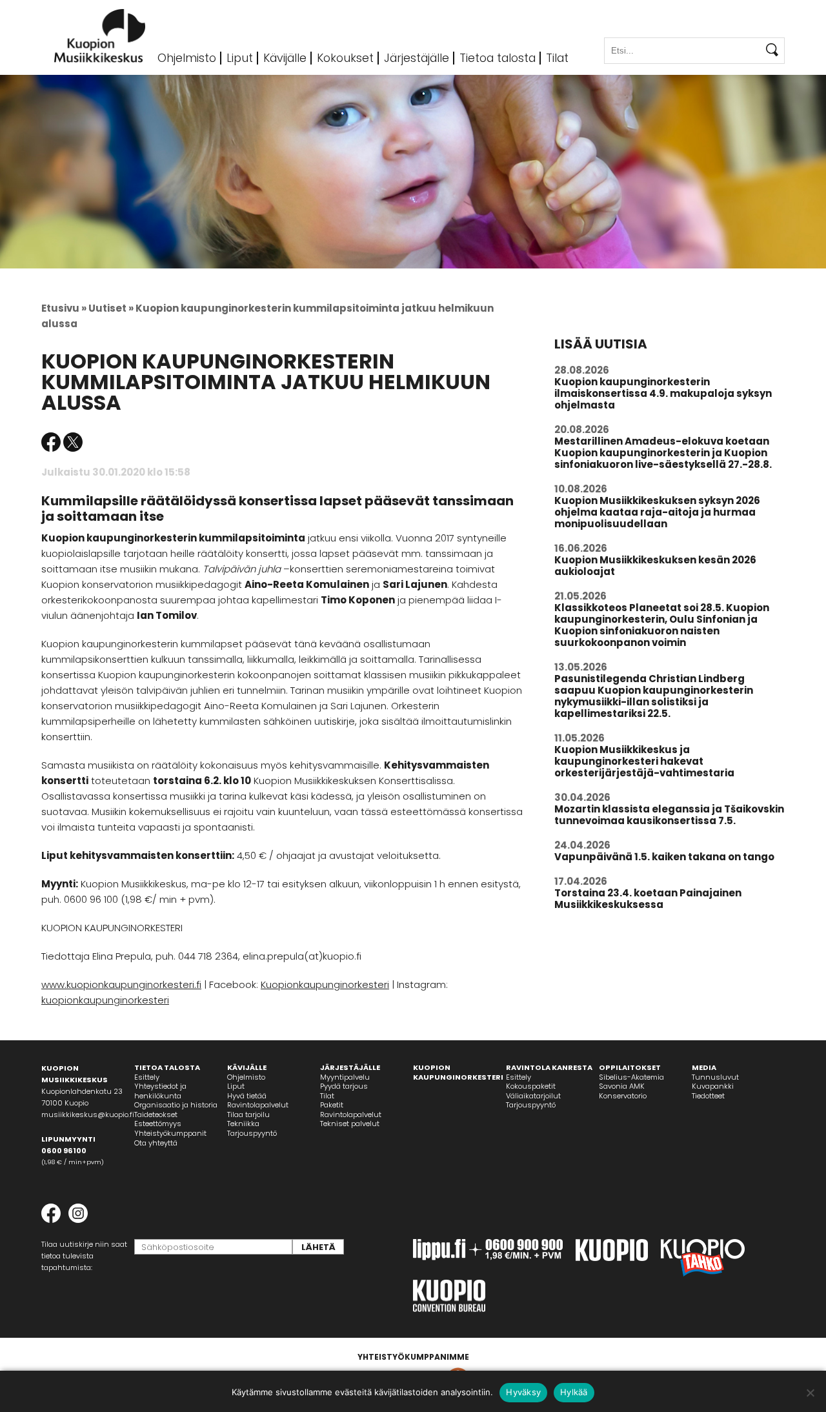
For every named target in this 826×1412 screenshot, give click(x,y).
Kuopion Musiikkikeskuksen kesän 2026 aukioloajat (655, 565)
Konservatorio (623, 1096)
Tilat (557, 58)
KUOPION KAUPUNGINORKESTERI (458, 1072)
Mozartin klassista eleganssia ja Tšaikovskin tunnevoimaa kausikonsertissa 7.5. (669, 814)
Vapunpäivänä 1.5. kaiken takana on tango (664, 856)
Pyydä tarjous (344, 1086)
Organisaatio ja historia (175, 1105)
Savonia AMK (622, 1086)
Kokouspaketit (531, 1086)
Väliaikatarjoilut (533, 1096)
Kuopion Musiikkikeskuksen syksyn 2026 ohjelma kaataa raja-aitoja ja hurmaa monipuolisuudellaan (657, 512)
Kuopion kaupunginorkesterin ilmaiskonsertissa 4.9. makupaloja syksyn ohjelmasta (663, 393)
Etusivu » (63, 308)
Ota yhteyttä (155, 1143)
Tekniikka (243, 1123)
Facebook (51, 442)
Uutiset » (111, 308)
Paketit (331, 1105)
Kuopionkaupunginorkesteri (325, 984)
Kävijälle (285, 58)
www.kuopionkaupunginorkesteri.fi (121, 984)
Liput (240, 58)
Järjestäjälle (416, 58)
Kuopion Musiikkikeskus (100, 36)
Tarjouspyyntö (252, 1133)
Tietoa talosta (497, 58)
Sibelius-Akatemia (631, 1077)
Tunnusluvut (715, 1077)
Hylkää (574, 1392)
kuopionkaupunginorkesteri (105, 1000)
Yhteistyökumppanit (170, 1133)
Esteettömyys (157, 1123)
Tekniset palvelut (349, 1123)
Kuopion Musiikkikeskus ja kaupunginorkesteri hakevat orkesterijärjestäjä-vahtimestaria (644, 761)
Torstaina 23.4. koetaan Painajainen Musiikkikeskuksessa (647, 898)
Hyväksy (523, 1392)
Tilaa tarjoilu (248, 1114)
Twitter (73, 442)
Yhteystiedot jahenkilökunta (160, 1091)
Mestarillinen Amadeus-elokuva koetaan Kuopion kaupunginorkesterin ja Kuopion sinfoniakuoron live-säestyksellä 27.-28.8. (663, 452)
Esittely (146, 1077)
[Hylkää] (809, 1392)
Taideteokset (155, 1114)
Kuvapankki (713, 1086)
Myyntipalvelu (345, 1077)
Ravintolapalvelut (257, 1105)
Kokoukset (345, 58)
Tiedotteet (708, 1096)
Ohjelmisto (186, 58)
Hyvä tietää (247, 1096)
